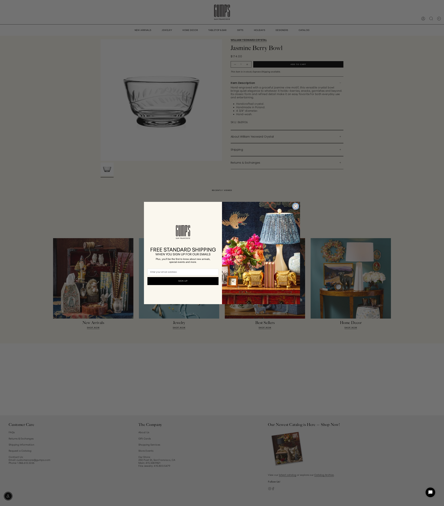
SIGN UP (183, 281)
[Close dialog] (296, 206)
